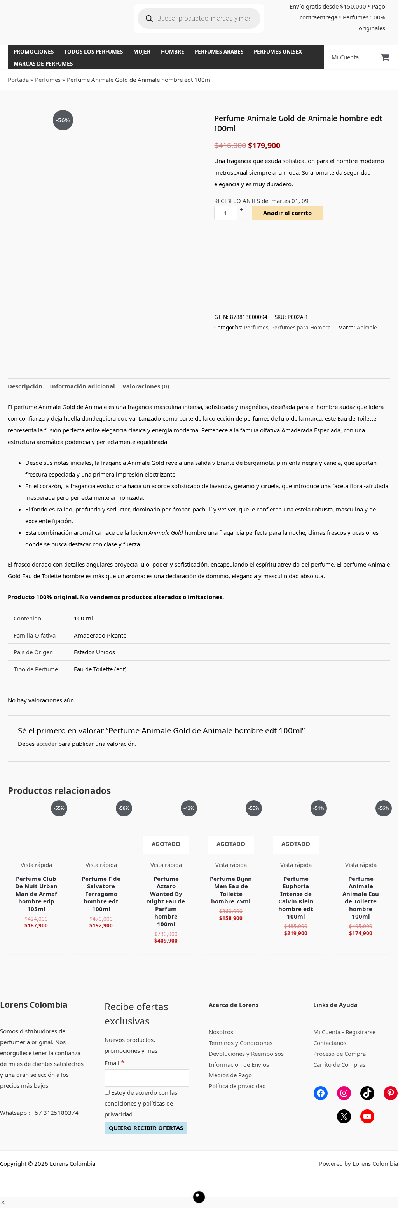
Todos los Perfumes (93, 51)
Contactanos (329, 1043)
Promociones (34, 51)
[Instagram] (344, 1093)
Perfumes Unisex (278, 51)
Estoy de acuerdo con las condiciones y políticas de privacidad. (141, 1103)
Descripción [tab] (25, 386)
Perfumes (48, 79)
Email (115, 1063)
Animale (367, 327)
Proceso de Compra (339, 1053)
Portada (18, 79)
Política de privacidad (237, 1086)
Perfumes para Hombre (301, 327)
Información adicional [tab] (82, 386)
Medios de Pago (230, 1075)
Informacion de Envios (239, 1064)
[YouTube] (367, 1116)
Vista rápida (36, 864)
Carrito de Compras (339, 1064)
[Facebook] (321, 1093)
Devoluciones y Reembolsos (246, 1053)
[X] (344, 1116)
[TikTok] (367, 1093)
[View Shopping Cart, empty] (385, 57)
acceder (46, 743)
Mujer (141, 51)
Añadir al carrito (287, 213)
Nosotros (221, 1032)
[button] (3, 1202)
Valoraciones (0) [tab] (145, 386)
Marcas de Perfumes (43, 63)
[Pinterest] (391, 1093)
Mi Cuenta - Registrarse (344, 1032)
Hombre (172, 51)
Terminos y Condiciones (240, 1043)
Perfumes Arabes (219, 51)
